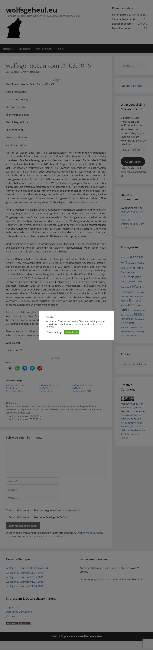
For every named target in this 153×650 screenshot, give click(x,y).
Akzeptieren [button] (71, 332)
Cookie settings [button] (54, 332)
